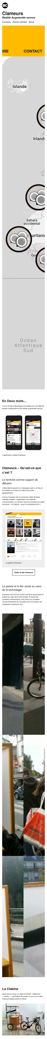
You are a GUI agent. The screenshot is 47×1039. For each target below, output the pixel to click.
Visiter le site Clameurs (23, 572)
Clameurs (12, 13)
